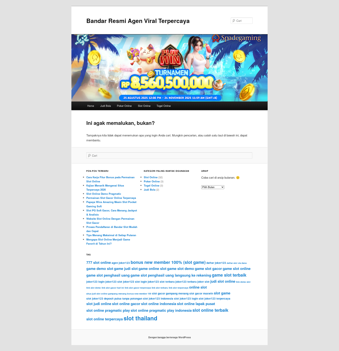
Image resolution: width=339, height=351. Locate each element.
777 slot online (98, 262)
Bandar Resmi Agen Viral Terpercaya (138, 20)
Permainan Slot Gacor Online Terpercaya (111, 198)
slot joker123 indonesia (158, 298)
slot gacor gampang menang (170, 293)
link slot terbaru (160, 287)
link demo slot (243, 281)
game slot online (237, 268)
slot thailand (140, 318)
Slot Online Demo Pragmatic (103, 194)
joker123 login (95, 281)
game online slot (152, 268)
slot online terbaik (210, 310)
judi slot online (222, 281)
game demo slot (99, 268)
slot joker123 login (186, 298)
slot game (222, 293)
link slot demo (93, 287)
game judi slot (126, 268)
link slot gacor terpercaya (138, 287)
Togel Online (164, 106)
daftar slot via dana (237, 262)
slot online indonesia (158, 303)
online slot (198, 287)
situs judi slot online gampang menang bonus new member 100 (118, 293)
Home (90, 106)
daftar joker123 (216, 263)
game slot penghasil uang (108, 275)
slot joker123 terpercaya (214, 298)
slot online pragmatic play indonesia (161, 310)
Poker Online (124, 106)
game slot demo (180, 268)
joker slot (203, 281)
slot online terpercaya (104, 319)
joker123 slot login (135, 281)
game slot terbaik (229, 275)
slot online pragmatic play (108, 310)
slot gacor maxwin (201, 293)
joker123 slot (113, 281)
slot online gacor (126, 303)
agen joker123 (121, 263)
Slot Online (144, 106)
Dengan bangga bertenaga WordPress (169, 337)
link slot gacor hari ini (113, 287)
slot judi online (98, 303)
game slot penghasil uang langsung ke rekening (170, 275)
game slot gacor (208, 268)
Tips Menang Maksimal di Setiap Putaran (111, 235)
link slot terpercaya (178, 287)
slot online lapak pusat (196, 303)
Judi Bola (105, 106)
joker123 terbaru (186, 281)
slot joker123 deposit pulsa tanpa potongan (114, 298)
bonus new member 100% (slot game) (168, 262)
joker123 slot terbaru (161, 281)
